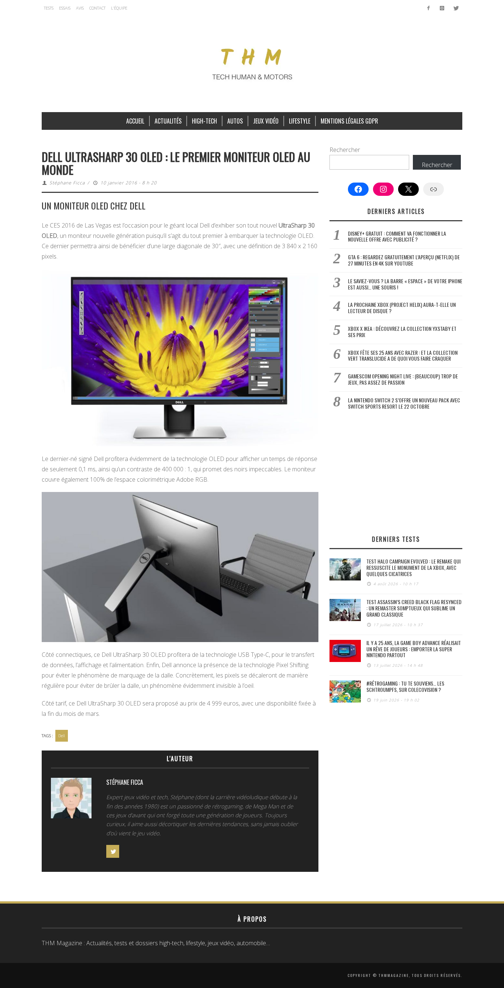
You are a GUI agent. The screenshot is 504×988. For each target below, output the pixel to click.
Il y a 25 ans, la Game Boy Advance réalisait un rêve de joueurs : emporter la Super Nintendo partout (413, 649)
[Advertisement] (395, 472)
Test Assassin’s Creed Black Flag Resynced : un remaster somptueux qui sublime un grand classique (414, 608)
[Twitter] (455, 8)
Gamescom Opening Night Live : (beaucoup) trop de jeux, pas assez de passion (403, 379)
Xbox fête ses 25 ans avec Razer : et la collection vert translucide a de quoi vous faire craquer (403, 356)
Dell (61, 735)
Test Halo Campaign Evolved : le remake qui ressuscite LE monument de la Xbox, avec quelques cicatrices (413, 567)
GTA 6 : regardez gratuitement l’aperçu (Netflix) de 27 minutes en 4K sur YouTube (404, 260)
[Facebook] (428, 8)
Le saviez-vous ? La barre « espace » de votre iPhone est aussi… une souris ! (405, 284)
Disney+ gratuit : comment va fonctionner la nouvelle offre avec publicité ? (397, 236)
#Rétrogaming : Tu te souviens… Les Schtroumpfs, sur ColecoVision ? (405, 686)
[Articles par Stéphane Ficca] (71, 800)
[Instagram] (442, 8)
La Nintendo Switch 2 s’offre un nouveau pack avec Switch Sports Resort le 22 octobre (404, 403)
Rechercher (344, 150)
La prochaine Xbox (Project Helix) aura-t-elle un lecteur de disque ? (402, 308)
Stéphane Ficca (67, 183)
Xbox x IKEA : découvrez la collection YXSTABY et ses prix (402, 332)
